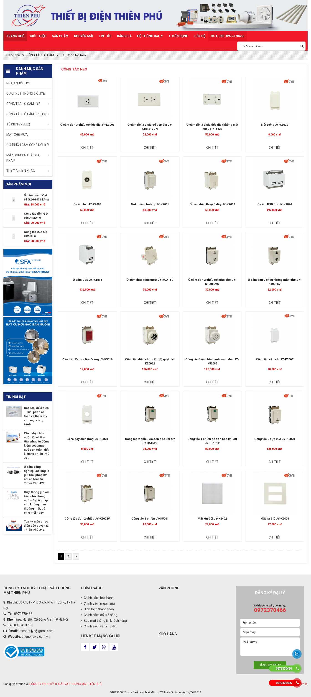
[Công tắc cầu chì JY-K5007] (274, 333)
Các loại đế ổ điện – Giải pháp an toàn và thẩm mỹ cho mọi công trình (36, 416)
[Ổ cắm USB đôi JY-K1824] (274, 178)
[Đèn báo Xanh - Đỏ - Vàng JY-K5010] (87, 333)
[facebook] (85, 647)
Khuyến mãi (83, 36)
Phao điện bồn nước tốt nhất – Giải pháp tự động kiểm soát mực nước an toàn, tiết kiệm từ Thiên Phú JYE (36, 446)
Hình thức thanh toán (98, 609)
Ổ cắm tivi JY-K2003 (87, 204)
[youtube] (114, 647)
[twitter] (94, 647)
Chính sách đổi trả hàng (100, 615)
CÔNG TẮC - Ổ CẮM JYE (43, 55)
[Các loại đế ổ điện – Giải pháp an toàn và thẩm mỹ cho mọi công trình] (14, 411)
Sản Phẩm (60, 36)
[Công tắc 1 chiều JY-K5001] (149, 492)
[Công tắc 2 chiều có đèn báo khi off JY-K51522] (149, 413)
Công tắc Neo (76, 55)
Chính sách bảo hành (98, 598)
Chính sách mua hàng (99, 603)
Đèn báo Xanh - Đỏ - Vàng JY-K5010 (87, 359)
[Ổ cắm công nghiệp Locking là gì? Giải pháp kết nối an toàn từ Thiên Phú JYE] (14, 470)
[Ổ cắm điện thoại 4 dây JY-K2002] (212, 178)
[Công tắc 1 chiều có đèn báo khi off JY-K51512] (212, 413)
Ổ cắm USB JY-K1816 (87, 279)
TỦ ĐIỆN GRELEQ (18, 124)
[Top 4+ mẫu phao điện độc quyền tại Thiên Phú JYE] (14, 525)
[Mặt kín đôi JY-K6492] (212, 492)
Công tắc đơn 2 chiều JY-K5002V (87, 518)
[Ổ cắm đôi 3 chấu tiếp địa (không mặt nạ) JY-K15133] (212, 98)
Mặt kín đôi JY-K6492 (212, 518)
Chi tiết (87, 147)
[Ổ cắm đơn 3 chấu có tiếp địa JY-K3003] (87, 98)
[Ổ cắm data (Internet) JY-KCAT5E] (149, 254)
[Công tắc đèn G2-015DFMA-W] (14, 217)
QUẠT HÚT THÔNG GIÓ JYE (25, 93)
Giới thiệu (38, 36)
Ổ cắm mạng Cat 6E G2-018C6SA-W (36, 197)
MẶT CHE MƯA (17, 134)
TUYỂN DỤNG (178, 36)
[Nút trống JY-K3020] (274, 98)
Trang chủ (15, 36)
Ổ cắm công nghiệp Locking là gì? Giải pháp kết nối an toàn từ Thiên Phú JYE (36, 475)
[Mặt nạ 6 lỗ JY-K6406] (274, 492)
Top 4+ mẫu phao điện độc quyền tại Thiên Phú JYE (36, 525)
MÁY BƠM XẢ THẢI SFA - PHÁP (23, 157)
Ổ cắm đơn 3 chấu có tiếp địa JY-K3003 (87, 124)
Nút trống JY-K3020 (274, 124)
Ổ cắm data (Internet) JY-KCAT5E (150, 279)
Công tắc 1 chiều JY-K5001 (149, 518)
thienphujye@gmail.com (35, 631)
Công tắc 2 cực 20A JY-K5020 (274, 439)
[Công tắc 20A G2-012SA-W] (14, 235)
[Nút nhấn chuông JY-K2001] (149, 178)
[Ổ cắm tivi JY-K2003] (87, 178)
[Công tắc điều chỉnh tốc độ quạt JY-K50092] (149, 333)
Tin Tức (105, 36)
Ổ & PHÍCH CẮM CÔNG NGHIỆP (27, 145)
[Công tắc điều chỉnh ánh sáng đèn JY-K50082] (212, 333)
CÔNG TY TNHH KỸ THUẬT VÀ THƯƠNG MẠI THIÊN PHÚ (65, 684)
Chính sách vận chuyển (99, 626)
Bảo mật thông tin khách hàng (105, 620)
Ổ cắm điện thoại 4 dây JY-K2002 (212, 204)
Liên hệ (199, 36)
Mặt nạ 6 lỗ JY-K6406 (274, 518)
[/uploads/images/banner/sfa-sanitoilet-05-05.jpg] (27, 282)
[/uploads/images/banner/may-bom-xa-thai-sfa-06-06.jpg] (27, 350)
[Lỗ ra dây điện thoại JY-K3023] (87, 413)
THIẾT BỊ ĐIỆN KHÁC (20, 171)
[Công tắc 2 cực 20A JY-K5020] (274, 413)
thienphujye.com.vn (36, 636)
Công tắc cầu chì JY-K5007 (274, 359)
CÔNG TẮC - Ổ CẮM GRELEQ (26, 114)
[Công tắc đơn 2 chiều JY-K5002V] (87, 492)
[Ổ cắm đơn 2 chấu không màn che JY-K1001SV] (274, 254)
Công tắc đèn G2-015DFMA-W (36, 215)
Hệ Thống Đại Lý (150, 36)
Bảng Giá (124, 36)
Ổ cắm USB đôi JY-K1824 (274, 204)
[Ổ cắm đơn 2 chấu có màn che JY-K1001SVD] (212, 254)
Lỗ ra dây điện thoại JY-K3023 (87, 439)
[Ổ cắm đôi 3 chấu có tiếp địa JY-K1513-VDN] (149, 98)
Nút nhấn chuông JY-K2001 (150, 204)
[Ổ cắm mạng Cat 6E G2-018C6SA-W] (14, 199)
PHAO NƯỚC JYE (18, 83)
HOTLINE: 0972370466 (227, 36)
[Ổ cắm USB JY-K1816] (87, 254)
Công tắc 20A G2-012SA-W (36, 234)
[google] (104, 647)
